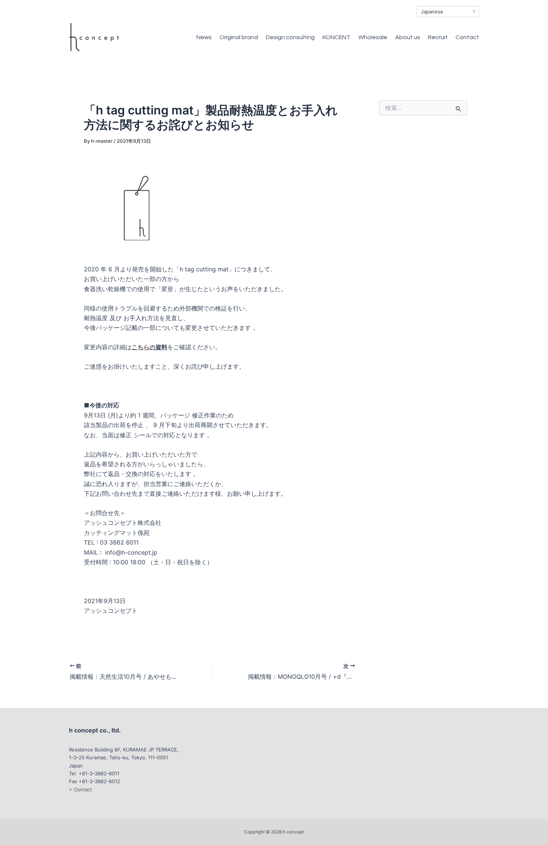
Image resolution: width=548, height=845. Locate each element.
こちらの (143, 347)
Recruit (438, 37)
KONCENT (336, 37)
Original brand (239, 37)
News (204, 37)
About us (407, 37)
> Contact (80, 789)
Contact (467, 37)
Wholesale (372, 37)
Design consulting (290, 37)
